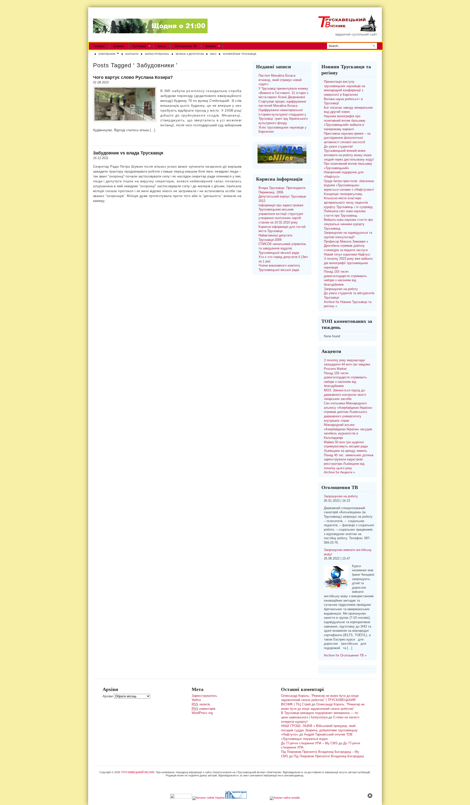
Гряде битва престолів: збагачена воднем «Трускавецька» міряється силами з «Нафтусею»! (349, 185)
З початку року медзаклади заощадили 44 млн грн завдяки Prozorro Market (347, 365)
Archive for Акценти (338, 472)
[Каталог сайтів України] (208, 797)
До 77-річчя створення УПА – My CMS (309, 743)
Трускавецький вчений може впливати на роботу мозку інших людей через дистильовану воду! (349, 155)
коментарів (203, 709)
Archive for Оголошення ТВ (344, 655)
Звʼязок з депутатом (190, 54)
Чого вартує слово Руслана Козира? (133, 77)
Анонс (161, 46)
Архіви (108, 696)
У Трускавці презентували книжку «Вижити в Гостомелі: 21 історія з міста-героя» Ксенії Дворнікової (283, 93)
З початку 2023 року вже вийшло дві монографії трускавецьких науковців (348, 263)
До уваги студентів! (338, 146)
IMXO (213, 54)
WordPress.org (202, 713)
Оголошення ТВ (186, 46)
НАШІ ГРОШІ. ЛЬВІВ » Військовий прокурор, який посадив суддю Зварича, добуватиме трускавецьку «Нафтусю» (319, 730)
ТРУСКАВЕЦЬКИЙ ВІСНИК (137, 772)
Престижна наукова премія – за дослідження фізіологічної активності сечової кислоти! (347, 138)
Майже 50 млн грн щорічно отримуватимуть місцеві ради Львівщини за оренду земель (346, 447)
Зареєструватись (157, 54)
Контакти (131, 54)
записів (201, 704)
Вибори (208, 46)
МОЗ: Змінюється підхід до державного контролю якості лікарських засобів (345, 395)
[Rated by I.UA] (181, 797)
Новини (118, 46)
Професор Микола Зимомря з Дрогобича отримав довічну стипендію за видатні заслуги (346, 246)
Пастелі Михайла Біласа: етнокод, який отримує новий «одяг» (280, 80)
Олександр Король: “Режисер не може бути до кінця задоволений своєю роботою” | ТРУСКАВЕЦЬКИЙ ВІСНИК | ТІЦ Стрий (320, 700)
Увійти (196, 700)
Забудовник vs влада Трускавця (128, 153)
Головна (99, 46)
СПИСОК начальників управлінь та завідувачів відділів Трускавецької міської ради (282, 248)
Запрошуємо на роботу (341, 289)
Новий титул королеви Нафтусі (347, 254)
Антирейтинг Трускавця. (240, 54)
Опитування (105, 54)
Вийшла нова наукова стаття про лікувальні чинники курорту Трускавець (348, 224)
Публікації (137, 46)
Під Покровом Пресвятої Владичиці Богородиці (329, 756)
